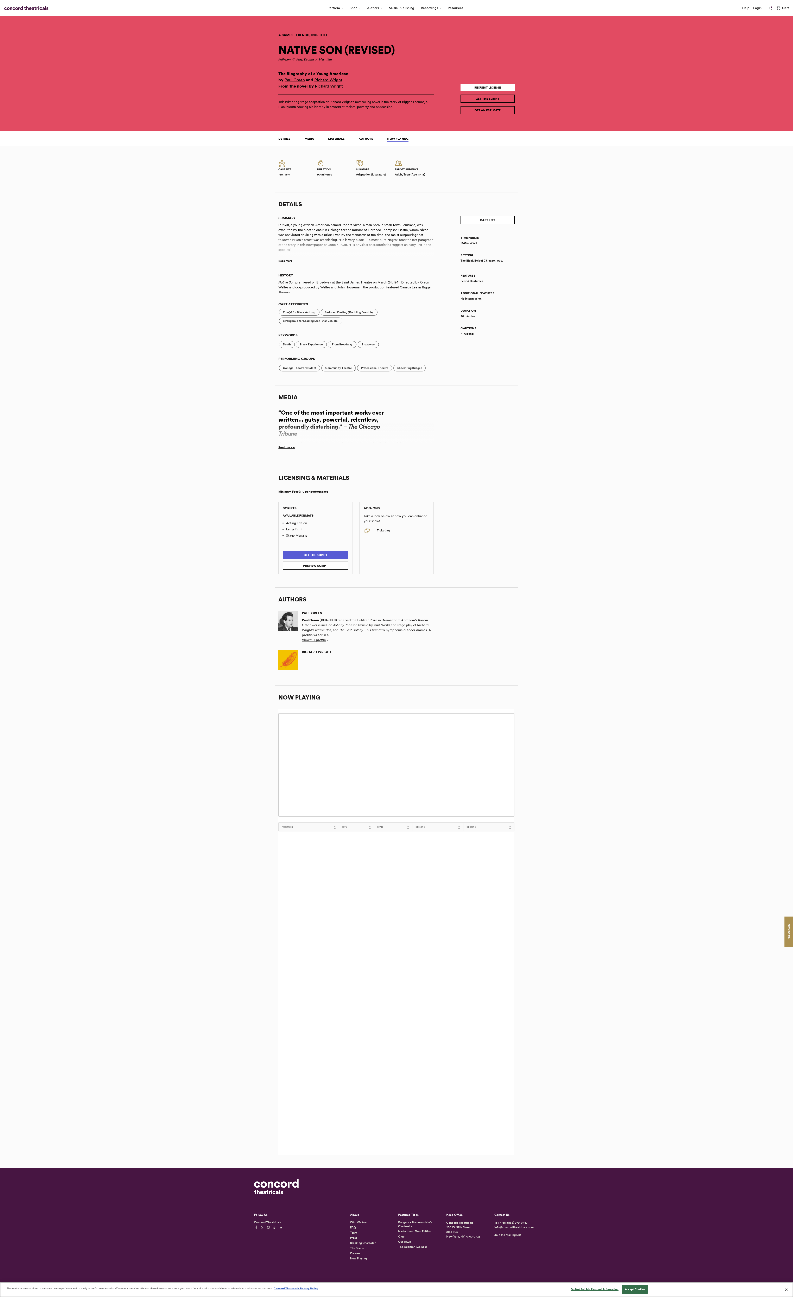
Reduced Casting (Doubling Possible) (349, 312)
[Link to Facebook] (257, 1227)
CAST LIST (487, 220)
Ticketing (383, 530)
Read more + (286, 260)
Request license (487, 87)
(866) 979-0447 (517, 1222)
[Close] (786, 1289)
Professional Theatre (374, 368)
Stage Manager (297, 535)
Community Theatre (338, 368)
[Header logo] (25, 8)
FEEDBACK (788, 931)
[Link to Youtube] (281, 1227)
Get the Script (488, 98)
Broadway (368, 344)
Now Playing (397, 138)
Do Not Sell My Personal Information (595, 1289)
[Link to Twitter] (263, 1227)
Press (353, 1237)
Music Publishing (401, 8)
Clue (401, 1236)
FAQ (353, 1227)
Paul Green (295, 79)
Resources (455, 8)
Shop (353, 8)
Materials (336, 138)
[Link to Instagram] (269, 1227)
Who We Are (358, 1222)
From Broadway (342, 344)
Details (284, 138)
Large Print (294, 529)
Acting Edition (296, 523)
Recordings (429, 8)
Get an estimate (488, 110)
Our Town (404, 1241)
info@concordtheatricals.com (514, 1227)
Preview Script (315, 565)
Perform (334, 8)
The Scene (357, 1248)
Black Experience (311, 344)
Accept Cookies (635, 1289)
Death (287, 344)
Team (353, 1232)
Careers (355, 1253)
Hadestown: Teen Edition (414, 1231)
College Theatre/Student (299, 368)
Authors (373, 8)
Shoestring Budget (409, 368)
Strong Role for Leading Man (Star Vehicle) (310, 320)
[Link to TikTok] (275, 1227)
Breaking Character (363, 1243)
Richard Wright (328, 79)
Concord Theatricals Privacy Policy (296, 1288)
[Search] (770, 8)
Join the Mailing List (507, 1235)
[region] (396, 1289)
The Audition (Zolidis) (412, 1246)
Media (309, 138)
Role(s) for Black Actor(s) (299, 312)
